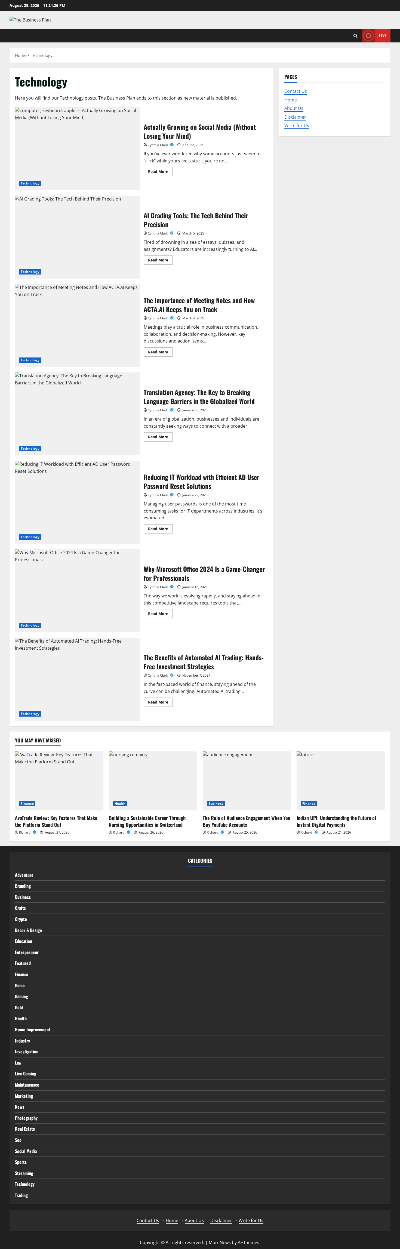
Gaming (21, 996)
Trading (21, 1195)
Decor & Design (28, 930)
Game (20, 985)
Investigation (26, 1051)
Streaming (24, 1173)
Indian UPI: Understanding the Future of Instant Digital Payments (336, 821)
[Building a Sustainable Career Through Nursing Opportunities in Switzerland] (153, 780)
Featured (23, 963)
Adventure (24, 875)
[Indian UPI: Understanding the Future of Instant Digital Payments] (341, 780)
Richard (25, 832)
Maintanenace (27, 1084)
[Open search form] (355, 35)
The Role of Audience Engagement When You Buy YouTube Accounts (246, 821)
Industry (22, 1040)
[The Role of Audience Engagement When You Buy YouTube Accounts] (247, 780)
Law (18, 1062)
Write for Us (296, 125)
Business (215, 803)
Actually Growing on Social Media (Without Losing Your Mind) (77, 148)
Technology (30, 183)
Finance (27, 803)
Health (120, 803)
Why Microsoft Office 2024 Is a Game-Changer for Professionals (77, 590)
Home (290, 100)
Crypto (21, 919)
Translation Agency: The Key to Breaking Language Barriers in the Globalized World (77, 413)
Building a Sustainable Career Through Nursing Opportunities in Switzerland (147, 821)
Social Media (26, 1151)
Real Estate (25, 1128)
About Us (293, 108)
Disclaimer (295, 117)
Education (23, 941)
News (19, 1106)
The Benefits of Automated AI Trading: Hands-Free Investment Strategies (77, 679)
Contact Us (295, 91)
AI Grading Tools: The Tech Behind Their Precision (77, 237)
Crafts (20, 908)
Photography (26, 1118)
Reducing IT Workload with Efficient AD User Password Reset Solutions (77, 502)
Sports (21, 1162)
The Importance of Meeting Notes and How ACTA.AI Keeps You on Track (77, 325)
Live (382, 35)
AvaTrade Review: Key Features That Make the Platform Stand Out (56, 821)
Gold (19, 1007)
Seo (18, 1140)
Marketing (24, 1096)
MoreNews (220, 1242)
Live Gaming (25, 1073)
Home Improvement (32, 1029)
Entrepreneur (27, 952)
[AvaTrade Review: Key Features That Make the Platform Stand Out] (59, 780)
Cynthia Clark (158, 145)
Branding (23, 886)
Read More (160, 172)
